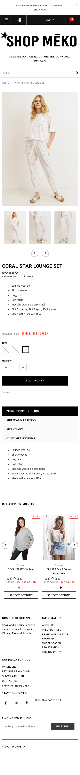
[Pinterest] (27, 702)
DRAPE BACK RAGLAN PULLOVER (59, 571)
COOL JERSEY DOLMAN (21, 569)
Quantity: (7, 360)
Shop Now (40, 9)
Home (5, 82)
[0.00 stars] (10, 272)
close (77, 5)
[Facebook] (5, 702)
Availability (9, 276)
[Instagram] (16, 702)
